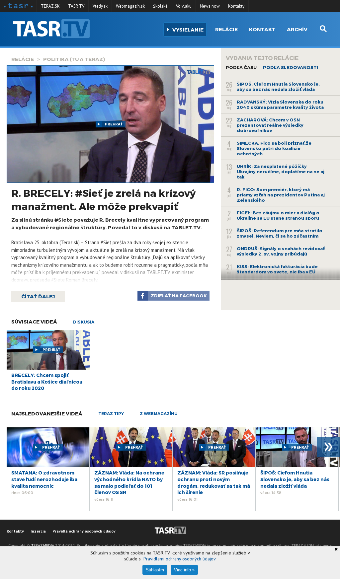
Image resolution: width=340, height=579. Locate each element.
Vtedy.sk (100, 6)
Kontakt (262, 29)
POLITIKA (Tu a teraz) (74, 59)
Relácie (226, 29)
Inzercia (38, 531)
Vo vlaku (184, 6)
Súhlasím (155, 569)
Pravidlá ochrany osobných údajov (84, 531)
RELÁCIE (22, 59)
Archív (297, 29)
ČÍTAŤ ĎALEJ (38, 296)
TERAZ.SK (50, 6)
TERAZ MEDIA (42, 545)
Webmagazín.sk (130, 6)
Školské (160, 6)
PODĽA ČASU (241, 67)
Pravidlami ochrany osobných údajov (179, 559)
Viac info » (184, 569)
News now (210, 6)
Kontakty (236, 6)
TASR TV (76, 6)
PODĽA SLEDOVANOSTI (290, 67)
